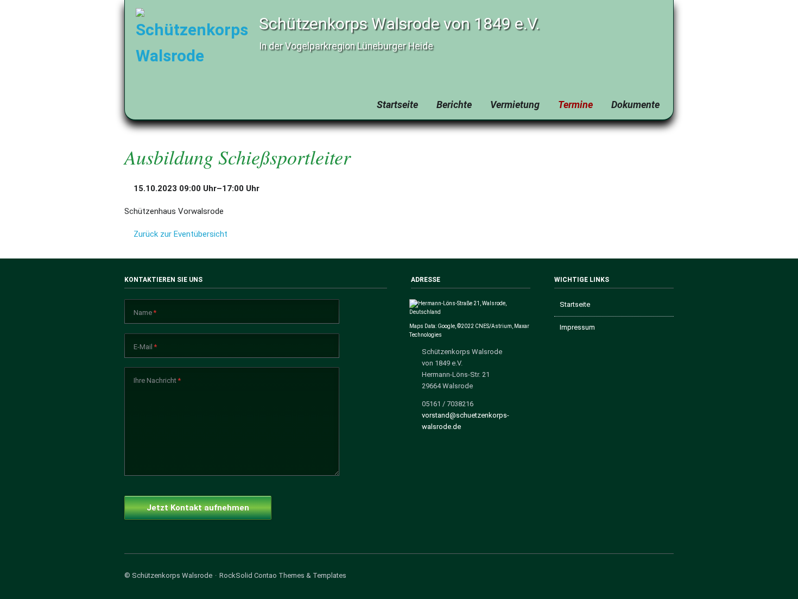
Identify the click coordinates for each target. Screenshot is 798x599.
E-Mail (145, 346)
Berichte (454, 104)
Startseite (397, 104)
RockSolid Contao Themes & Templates (282, 575)
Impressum (577, 327)
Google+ (669, 577)
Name (145, 312)
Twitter (653, 577)
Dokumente (635, 104)
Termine (575, 104)
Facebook (637, 577)
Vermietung (515, 104)
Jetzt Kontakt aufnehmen (198, 508)
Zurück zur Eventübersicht (180, 234)
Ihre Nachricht (157, 380)
